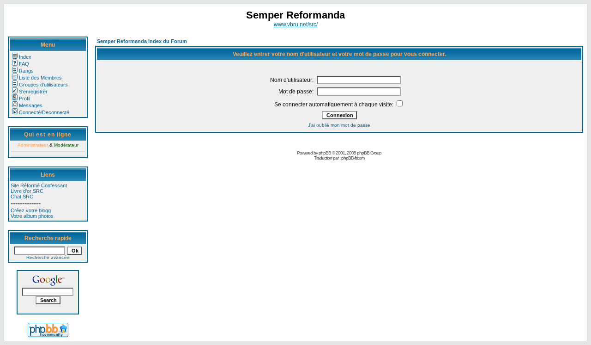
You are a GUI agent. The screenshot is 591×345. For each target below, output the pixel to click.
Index (25, 57)
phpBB (325, 152)
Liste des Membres (40, 77)
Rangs (26, 71)
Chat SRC (22, 196)
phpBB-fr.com (352, 157)
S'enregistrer (33, 91)
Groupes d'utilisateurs (43, 84)
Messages (30, 105)
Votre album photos (32, 216)
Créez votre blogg (31, 210)
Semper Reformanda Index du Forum (142, 41)
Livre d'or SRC (27, 191)
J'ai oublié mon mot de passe (339, 125)
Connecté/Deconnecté (44, 112)
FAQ (24, 64)
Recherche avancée (47, 257)
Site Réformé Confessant (39, 185)
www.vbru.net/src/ (296, 24)
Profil (24, 98)
